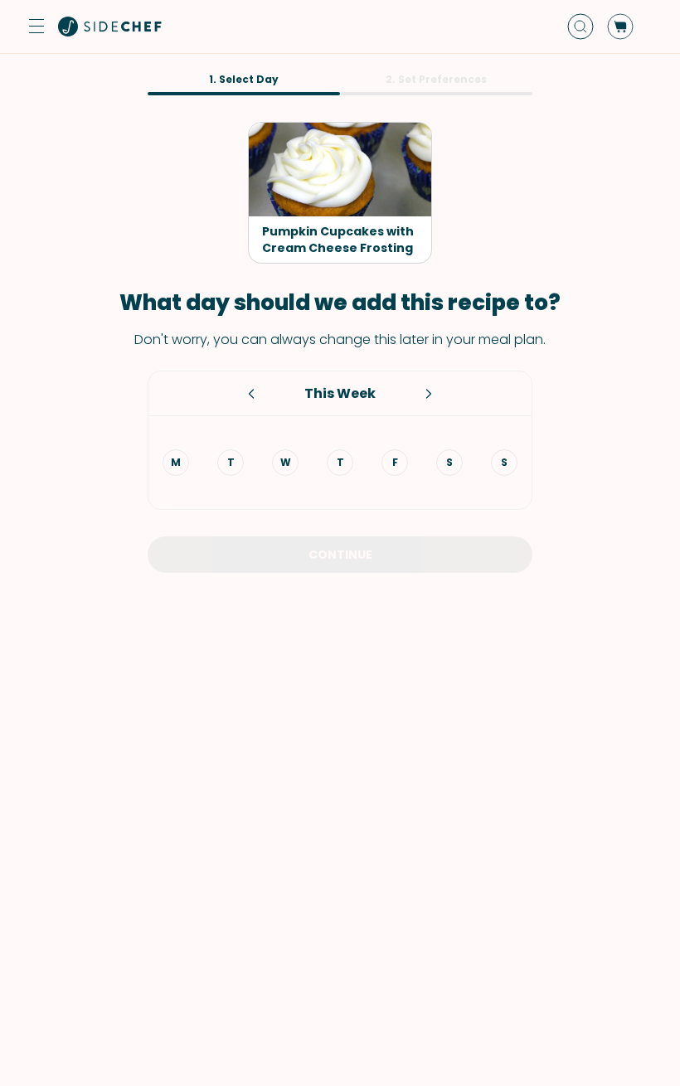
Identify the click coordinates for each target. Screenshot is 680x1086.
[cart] (620, 26)
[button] (36, 26)
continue (340, 554)
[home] (110, 26)
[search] (580, 26)
